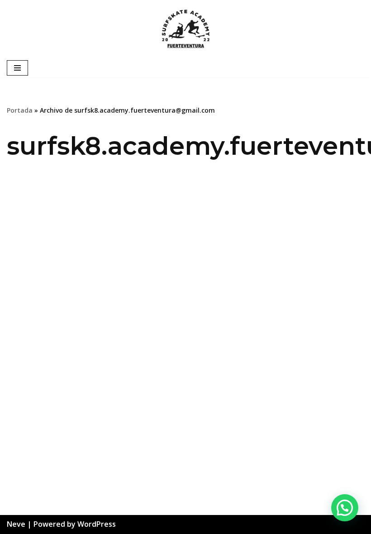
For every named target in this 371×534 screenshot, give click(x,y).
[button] (344, 507)
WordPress (96, 524)
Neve (16, 524)
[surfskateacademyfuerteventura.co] (185, 29)
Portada (20, 110)
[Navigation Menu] (17, 68)
